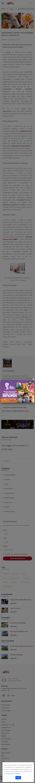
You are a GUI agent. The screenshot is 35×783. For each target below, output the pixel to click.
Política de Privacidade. (14, 773)
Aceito (18, 777)
